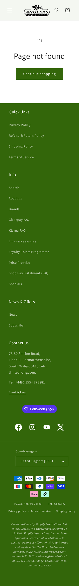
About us (15, 198)
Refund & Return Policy (26, 135)
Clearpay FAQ (19, 219)
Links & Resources (22, 241)
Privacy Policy (19, 125)
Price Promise (19, 262)
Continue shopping (39, 73)
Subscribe (16, 325)
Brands (14, 209)
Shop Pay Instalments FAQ (28, 273)
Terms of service (41, 511)
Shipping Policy (21, 146)
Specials (15, 284)
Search (14, 187)
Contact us (17, 392)
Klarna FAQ (17, 230)
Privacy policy (17, 511)
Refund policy (56, 503)
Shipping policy (65, 511)
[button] (9, 10)
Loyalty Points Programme (29, 251)
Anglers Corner (33, 503)
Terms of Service (21, 157)
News (13, 314)
